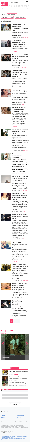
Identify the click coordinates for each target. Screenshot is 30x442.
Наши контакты (4, 433)
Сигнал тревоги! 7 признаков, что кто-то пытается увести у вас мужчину (19, 73)
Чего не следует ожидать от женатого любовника (19, 244)
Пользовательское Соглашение (7, 437)
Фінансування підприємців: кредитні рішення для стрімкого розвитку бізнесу (18, 373)
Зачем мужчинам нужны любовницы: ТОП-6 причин (20, 131)
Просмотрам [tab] (14, 368)
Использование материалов (21, 436)
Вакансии (3, 439)
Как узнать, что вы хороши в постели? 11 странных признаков (19, 92)
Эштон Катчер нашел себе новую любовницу (20, 265)
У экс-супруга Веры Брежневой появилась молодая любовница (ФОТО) (19, 196)
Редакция (11, 433)
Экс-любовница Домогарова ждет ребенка (18, 303)
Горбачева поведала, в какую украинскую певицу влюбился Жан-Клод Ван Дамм (18, 383)
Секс (23, 104)
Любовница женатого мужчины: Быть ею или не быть (20, 216)
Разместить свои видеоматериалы (8, 436)
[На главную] (19, 6)
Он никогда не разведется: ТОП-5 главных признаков (18, 42)
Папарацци (25, 37)
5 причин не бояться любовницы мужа (19, 108)
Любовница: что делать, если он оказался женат (20, 177)
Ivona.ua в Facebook (5, 435)
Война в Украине (12, 14)
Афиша (3, 415)
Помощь (11, 435)
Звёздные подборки (7, 17)
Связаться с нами (22, 435)
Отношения (14, 51)
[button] (3, 346)
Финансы (18, 417)
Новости (24, 211)
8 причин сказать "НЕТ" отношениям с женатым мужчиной (20, 57)
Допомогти (14, 2)
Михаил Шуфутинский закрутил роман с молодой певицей (19, 285)
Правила (16, 435)
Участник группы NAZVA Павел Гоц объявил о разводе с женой (13, 356)
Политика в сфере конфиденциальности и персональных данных (14, 438)
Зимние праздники (20, 17)
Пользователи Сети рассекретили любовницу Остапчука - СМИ (20, 27)
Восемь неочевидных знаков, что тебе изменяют (19, 156)
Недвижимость (20, 415)
